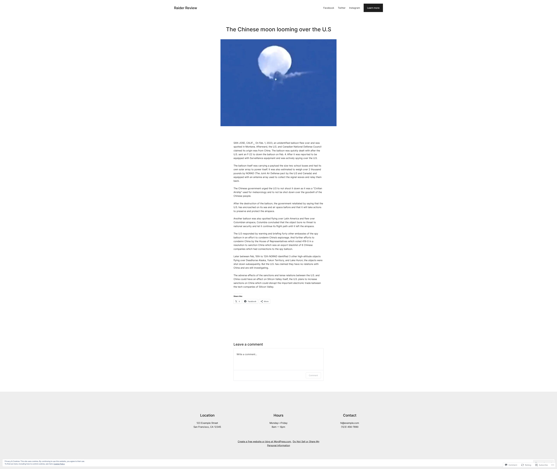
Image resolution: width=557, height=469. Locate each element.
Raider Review (185, 8)
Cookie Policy (59, 464)
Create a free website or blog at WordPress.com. (265, 441)
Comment (313, 375)
